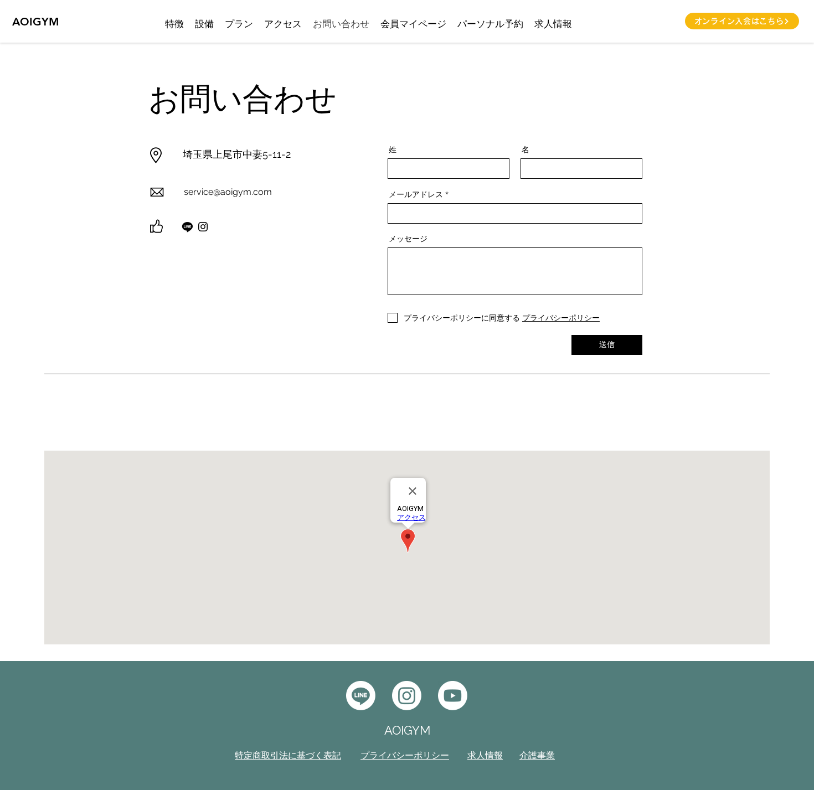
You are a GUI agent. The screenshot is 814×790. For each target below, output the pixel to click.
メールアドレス (416, 194)
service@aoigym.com (228, 192)
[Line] (187, 226)
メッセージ (408, 238)
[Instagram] (203, 226)
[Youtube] (452, 695)
